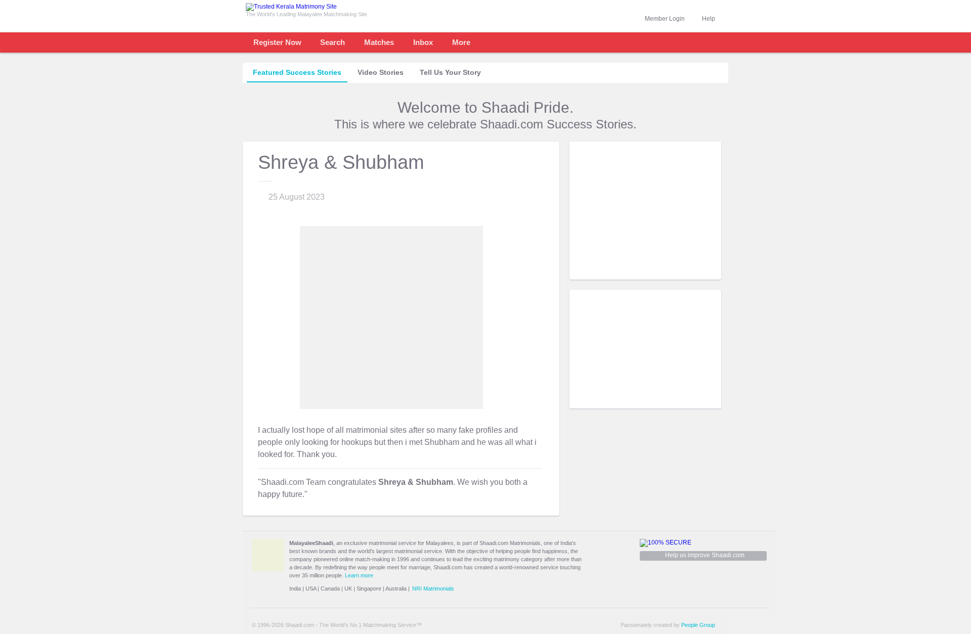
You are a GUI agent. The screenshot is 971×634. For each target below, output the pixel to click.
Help (708, 18)
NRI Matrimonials (433, 588)
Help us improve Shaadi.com (704, 555)
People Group (698, 625)
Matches (379, 42)
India (295, 588)
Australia (396, 588)
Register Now (277, 42)
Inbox (423, 42)
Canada (330, 588)
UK (348, 588)
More (461, 42)
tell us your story (450, 72)
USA (310, 588)
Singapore (369, 588)
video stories (381, 72)
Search (332, 42)
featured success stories (297, 72)
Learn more (359, 575)
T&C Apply (703, 272)
